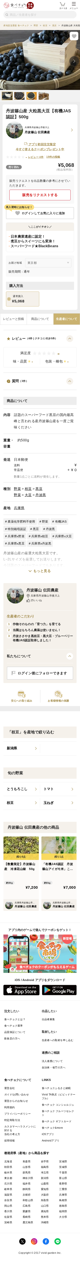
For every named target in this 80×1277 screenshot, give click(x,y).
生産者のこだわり (20, 616)
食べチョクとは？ (14, 1019)
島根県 (63, 1200)
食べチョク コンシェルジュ (58, 1104)
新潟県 (45, 1178)
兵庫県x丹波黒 (41, 543)
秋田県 (8, 1167)
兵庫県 (19, 508)
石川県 (8, 1183)
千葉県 (63, 1172)
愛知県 (45, 1189)
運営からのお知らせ (16, 1100)
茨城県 (63, 1167)
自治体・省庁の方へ (54, 1067)
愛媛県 (27, 1211)
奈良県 (8, 1200)
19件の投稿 (53, 156)
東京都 (8, 1178)
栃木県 (8, 1172)
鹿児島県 (28, 1222)
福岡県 (63, 1211)
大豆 (28, 495)
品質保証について (14, 1032)
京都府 (27, 1194)
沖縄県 (45, 1222)
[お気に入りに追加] (74, 36)
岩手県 (45, 1161)
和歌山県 (28, 1200)
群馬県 (27, 1172)
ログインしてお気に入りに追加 (43, 213)
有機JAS (61, 521)
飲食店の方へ (12, 1038)
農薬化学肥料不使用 (21, 521)
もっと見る (42, 571)
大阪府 (45, 1194)
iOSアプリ (48, 1134)
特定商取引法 (12, 1120)
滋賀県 (8, 1194)
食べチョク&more (52, 1127)
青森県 (27, 1161)
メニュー (74, 8)
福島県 (45, 1167)
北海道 (8, 1161)
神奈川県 (28, 1178)
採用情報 (9, 1140)
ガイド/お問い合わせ (16, 1094)
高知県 (45, 1211)
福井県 (27, 1183)
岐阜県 (8, 1189)
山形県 (27, 1167)
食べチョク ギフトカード (57, 1121)
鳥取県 (45, 1200)
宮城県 (63, 1161)
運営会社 (9, 1088)
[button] (40, 351)
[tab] (13, 319)
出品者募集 (48, 1019)
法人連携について (52, 1061)
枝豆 (28, 489)
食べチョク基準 (13, 1025)
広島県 (27, 1205)
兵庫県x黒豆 (16, 543)
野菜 (17, 489)
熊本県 (45, 1216)
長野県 (63, 1183)
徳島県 (63, 1205)
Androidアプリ (51, 1140)
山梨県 (45, 1183)
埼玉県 (45, 1172)
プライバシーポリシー (17, 1113)
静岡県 (27, 1189)
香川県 (8, 1211)
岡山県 (8, 1205)
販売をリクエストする (40, 195)
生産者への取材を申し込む (58, 1040)
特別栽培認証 (17, 529)
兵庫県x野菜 (16, 536)
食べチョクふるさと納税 (56, 1088)
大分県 (63, 1216)
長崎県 (27, 1216)
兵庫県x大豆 (63, 536)
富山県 (63, 1178)
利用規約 (9, 1107)
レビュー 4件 (36, 157)
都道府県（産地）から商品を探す (26, 1153)
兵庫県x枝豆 (39, 536)
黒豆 (38, 489)
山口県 (45, 1205)
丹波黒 (40, 495)
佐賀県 (8, 1216)
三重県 (63, 1189)
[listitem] (21, 748)
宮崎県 (8, 1222)
